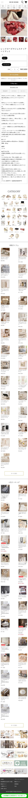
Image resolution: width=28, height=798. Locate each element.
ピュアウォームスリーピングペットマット (22, 664)
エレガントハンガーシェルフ (5, 371)
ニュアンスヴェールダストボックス (22, 680)
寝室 (8, 199)
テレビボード (23, 205)
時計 (17, 238)
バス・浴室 (14, 199)
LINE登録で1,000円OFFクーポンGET (13, 795)
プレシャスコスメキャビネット (5, 356)
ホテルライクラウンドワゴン (5, 386)
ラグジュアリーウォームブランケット (5, 513)
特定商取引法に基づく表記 (6, 781)
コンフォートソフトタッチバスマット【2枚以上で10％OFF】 (5, 496)
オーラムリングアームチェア (22, 274)
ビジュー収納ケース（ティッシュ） (5, 629)
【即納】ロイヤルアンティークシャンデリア (5, 307)
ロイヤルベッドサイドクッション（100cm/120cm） (5, 546)
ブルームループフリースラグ (22, 306)
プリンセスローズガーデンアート (5, 448)
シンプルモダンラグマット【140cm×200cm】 (5, 715)
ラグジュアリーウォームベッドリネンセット (22, 530)
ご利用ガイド (4, 78)
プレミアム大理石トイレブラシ (5, 596)
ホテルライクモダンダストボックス (5, 433)
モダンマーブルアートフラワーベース (22, 259)
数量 (9, 69)
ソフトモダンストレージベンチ (5, 401)
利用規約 (16, 784)
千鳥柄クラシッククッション (22, 356)
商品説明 (5, 91)
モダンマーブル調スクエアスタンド (22, 564)
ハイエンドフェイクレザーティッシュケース (5, 698)
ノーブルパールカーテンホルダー (22, 386)
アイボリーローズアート (22, 371)
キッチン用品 (25, 199)
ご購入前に (23, 91)
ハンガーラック (14, 225)
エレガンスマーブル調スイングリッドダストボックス (5, 530)
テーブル (3, 212)
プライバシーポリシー (12, 78)
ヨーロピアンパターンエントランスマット (22, 612)
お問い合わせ (4, 788)
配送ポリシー (17, 781)
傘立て (25, 225)
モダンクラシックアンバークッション (22, 495)
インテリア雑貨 (8, 225)
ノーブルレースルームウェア (22, 433)
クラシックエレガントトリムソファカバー (5, 464)
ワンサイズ (6, 64)
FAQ (15, 786)
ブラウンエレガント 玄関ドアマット (22, 579)
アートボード (3, 225)
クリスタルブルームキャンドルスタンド (5, 340)
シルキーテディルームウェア (5, 323)
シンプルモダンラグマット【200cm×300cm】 (5, 681)
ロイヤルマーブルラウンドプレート (22, 448)
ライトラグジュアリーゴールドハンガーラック (22, 629)
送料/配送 (14, 91)
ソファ (9, 212)
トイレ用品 (5, 205)
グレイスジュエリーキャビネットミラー (5, 290)
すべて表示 (14, 473)
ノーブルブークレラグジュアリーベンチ (22, 340)
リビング (3, 199)
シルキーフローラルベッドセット (5, 274)
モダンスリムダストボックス (22, 290)
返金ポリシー (4, 784)
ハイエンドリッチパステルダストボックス (5, 664)
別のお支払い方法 (14, 87)
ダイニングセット (16, 205)
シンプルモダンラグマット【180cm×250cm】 (5, 612)
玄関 (19, 199)
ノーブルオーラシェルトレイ (22, 401)
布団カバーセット (11, 238)
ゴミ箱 (19, 225)
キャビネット (25, 212)
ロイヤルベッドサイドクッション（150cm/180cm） (5, 648)
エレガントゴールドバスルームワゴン (22, 417)
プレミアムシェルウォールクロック (22, 698)
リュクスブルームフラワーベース (5, 417)
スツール (19, 212)
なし (5, 58)
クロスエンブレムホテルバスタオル (22, 596)
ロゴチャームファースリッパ (22, 647)
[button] (25, 2)
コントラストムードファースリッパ (5, 564)
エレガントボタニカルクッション (5, 258)
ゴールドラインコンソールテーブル (5, 579)
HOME (2, 779)
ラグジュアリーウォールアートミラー (22, 323)
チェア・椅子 (14, 212)
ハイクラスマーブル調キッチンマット (22, 513)
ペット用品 (11, 205)
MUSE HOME (9, 791)
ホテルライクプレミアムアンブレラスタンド (22, 546)
